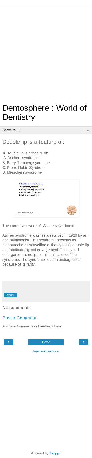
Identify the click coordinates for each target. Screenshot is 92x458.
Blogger (55, 453)
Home (46, 342)
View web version (46, 351)
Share (10, 295)
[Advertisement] (46, 53)
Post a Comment (19, 317)
